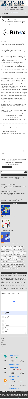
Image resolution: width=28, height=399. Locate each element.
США (12, 264)
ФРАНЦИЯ (8, 266)
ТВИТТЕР (16, 264)
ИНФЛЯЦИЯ (9, 258)
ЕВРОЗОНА (23, 251)
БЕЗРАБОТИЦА (4, 247)
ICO (8, 95)
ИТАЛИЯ (22, 259)
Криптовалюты (3, 344)
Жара (5, 256)
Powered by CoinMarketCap (14, 364)
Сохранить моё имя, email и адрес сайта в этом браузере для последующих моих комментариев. (14, 160)
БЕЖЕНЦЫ (21, 246)
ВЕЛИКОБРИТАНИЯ (17, 247)
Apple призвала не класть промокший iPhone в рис (11, 196)
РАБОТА (14, 263)
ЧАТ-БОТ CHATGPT (16, 266)
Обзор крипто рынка (19, 261)
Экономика (3, 348)
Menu (3, 17)
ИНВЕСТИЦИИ (23, 256)
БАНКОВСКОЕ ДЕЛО (13, 246)
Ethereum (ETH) (14, 367)
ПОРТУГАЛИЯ (9, 263)
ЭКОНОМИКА (3, 268)
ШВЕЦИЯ (23, 266)
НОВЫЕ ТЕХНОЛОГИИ (9, 261)
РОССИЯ (19, 263)
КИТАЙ (2, 261)
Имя (3, 151)
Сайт (2, 155)
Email (3, 153)
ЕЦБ (2, 256)
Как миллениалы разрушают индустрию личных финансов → (15, 125)
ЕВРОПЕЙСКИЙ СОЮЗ (19, 254)
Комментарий (4, 136)
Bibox (16, 43)
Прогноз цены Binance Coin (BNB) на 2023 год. (10, 243)
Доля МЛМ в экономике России (7, 230)
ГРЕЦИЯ (18, 251)
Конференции (3, 346)
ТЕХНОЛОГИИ (22, 264)
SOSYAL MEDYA (4, 246)
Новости (16, 122)
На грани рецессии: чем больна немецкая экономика (11, 180)
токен (16, 57)
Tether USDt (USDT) (15, 355)
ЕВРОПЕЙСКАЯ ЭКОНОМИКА (7, 254)
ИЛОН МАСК (16, 256)
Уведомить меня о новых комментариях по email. (12, 162)
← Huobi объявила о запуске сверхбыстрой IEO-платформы (13, 127)
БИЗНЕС (10, 247)
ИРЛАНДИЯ (15, 258)
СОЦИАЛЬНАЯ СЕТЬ (5, 264)
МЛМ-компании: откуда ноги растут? (8, 216)
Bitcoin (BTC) (13, 379)
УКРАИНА (3, 266)
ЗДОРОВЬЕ (10, 256)
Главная (2, 338)
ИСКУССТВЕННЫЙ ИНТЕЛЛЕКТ (7, 259)
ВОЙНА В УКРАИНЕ (5, 249)
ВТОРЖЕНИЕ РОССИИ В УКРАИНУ (17, 249)
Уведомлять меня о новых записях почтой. (11, 164)
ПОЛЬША (3, 263)
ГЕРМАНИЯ (13, 251)
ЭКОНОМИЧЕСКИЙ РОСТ (13, 268)
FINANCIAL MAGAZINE (14, 8)
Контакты (2, 351)
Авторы (2, 353)
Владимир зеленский (5, 251)
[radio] (10, 118)
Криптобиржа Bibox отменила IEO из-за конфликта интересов (14, 21)
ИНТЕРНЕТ (3, 258)
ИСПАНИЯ (17, 259)
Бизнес (2, 342)
